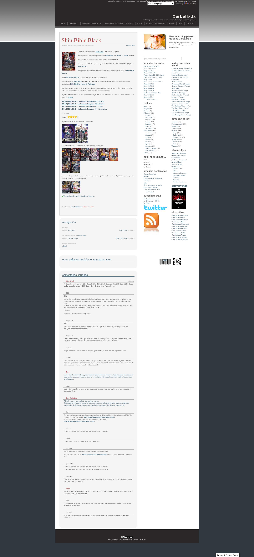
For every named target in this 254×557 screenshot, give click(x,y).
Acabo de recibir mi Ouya (152, 93)
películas (184, 1)
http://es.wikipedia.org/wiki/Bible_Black (99, 417)
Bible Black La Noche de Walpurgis (82, 84)
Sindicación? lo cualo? (151, 199)
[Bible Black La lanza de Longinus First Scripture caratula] (68, 142)
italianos (148, 141)
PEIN (68, 488)
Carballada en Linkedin (179, 228)
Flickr (175, 171)
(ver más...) (150, 192)
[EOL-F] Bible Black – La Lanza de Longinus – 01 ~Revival (83, 101)
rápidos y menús (150, 148)
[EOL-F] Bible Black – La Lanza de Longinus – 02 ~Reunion (83, 104)
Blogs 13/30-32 (149, 86)
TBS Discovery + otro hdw (153, 77)
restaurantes (172, 1)
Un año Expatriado (150, 174)
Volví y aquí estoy (150, 68)
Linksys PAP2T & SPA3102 (153, 178)
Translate (192, 4)
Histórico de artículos (156, 23)
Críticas (128, 45)
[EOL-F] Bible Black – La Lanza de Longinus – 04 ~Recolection (84, 109)
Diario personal (177, 124)
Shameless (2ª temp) (178, 99)
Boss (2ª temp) (176, 73)
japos (147, 144)
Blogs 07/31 (123, 230)
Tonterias (175, 146)
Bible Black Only (122, 238)
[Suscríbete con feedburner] (151, 234)
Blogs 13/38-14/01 (150, 73)
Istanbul (146, 176)
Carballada (184, 16)
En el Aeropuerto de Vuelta (153, 185)
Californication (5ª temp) (180, 77)
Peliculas (146, 113)
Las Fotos (175, 128)
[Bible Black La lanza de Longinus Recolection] (71, 172)
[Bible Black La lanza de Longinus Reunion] (89, 160)
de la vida (148, 117)
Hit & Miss (175, 88)
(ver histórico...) (151, 99)
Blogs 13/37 (148, 79)
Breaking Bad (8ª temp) (180, 75)
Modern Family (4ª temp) (180, 95)
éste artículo (82, 66)
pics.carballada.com (179, 173)
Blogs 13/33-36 (149, 84)
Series (133, 45)
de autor (148, 115)
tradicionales (149, 150)
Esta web (176, 141)
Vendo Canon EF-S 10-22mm (154, 75)
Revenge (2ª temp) (178, 97)
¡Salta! (64, 246)
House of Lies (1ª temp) (180, 90)
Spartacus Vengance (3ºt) (180, 104)
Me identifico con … (180, 182)
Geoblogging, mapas (179, 155)
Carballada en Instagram (180, 226)
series (194, 1)
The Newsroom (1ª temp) (180, 112)
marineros (148, 146)
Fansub (70, 97)
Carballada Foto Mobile (180, 239)
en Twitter (147, 203)
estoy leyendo (179, 186)
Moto (175, 144)
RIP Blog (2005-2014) (151, 66)
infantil (147, 126)
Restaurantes (148, 130)
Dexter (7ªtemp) (177, 81)
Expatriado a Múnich (151, 187)
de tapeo (148, 135)
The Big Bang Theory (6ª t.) (181, 106)
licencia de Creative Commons (135, 539)
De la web (176, 135)
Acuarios (175, 122)
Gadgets (146, 108)
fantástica (148, 124)
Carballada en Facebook (180, 219)
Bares (145, 106)
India (145, 183)
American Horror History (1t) (182, 68)
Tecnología (175, 139)
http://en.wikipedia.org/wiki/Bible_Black (79, 421)
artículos (147, 1)
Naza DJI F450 (149, 88)
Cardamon (71, 230)
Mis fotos (176, 179)
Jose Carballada (71, 398)
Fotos (139, 23)
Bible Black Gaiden (72, 77)
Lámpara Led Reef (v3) (152, 189)
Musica (146, 111)
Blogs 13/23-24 (149, 97)
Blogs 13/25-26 (149, 95)
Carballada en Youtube (179, 237)
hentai (119, 55)
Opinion (174, 130)
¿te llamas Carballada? (179, 160)
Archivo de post (177, 164)
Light (180, 23)
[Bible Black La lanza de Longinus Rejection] (71, 193)
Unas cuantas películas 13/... (153, 81)
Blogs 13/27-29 (149, 90)
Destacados (177, 137)
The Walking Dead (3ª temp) (181, 115)
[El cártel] (179, 208)
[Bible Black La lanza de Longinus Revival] (71, 160)
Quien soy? (73, 23)
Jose (67, 372)
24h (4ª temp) (73, 238)
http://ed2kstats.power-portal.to (94, 454)
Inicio (63, 23)
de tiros (147, 122)
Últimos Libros (178, 168)
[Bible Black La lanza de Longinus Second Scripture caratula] (81, 142)
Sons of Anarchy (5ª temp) (181, 101)
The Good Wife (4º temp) (180, 108)
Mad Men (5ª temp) (178, 93)
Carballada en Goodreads (180, 224)
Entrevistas (175, 126)
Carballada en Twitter (179, 230)
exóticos (148, 137)
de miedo (148, 119)
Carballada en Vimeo (179, 235)
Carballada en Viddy (179, 233)
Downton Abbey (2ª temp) (181, 84)
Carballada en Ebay (178, 217)
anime (126, 55)
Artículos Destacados (91, 23)
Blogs (175, 133)
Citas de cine (176, 157)
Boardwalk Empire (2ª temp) (181, 70)
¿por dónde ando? (179, 175)
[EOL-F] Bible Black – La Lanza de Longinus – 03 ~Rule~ (82, 106)
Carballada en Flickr (178, 222)
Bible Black (99, 51)
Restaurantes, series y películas (119, 23)
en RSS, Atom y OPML (151, 201)
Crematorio (175, 79)
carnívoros (148, 133)
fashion (147, 139)
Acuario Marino (177, 162)
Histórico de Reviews (179, 153)
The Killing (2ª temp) (179, 110)
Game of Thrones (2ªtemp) (181, 86)
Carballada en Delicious (180, 215)
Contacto (190, 23)
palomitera (148, 128)
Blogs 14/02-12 (149, 70)
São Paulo (147, 180)
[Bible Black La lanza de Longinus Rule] (108, 160)
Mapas (171, 23)
